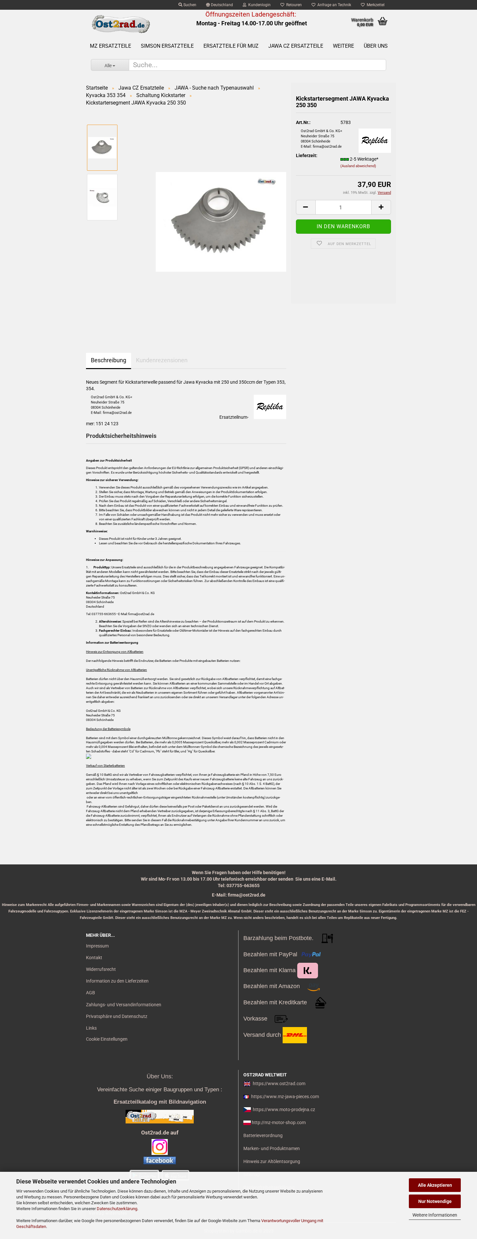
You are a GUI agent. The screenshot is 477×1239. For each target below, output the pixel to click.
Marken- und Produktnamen (271, 1148)
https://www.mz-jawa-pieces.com (285, 1096)
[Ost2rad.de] (120, 24)
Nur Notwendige (435, 1201)
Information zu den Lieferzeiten (117, 981)
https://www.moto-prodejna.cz (284, 1109)
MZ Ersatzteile (110, 46)
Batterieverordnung (263, 1135)
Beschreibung (108, 360)
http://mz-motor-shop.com (279, 1122)
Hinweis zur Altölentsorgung (271, 1161)
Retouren (293, 5)
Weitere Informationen (434, 1215)
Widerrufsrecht (101, 969)
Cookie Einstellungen (107, 1039)
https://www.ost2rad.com (279, 1083)
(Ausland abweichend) (358, 166)
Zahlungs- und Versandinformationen (123, 1004)
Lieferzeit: (306, 155)
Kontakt (94, 957)
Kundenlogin (258, 5)
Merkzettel (375, 5)
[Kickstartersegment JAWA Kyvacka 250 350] (221, 221)
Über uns (376, 46)
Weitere (343, 46)
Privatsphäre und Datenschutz (116, 1016)
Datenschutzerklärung (117, 1208)
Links (91, 1028)
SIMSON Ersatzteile (167, 46)
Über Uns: (160, 1076)
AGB (90, 992)
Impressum (97, 945)
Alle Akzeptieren (435, 1185)
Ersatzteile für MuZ (231, 46)
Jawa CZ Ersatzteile (295, 46)
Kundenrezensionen (162, 360)
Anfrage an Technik (333, 5)
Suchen (189, 5)
